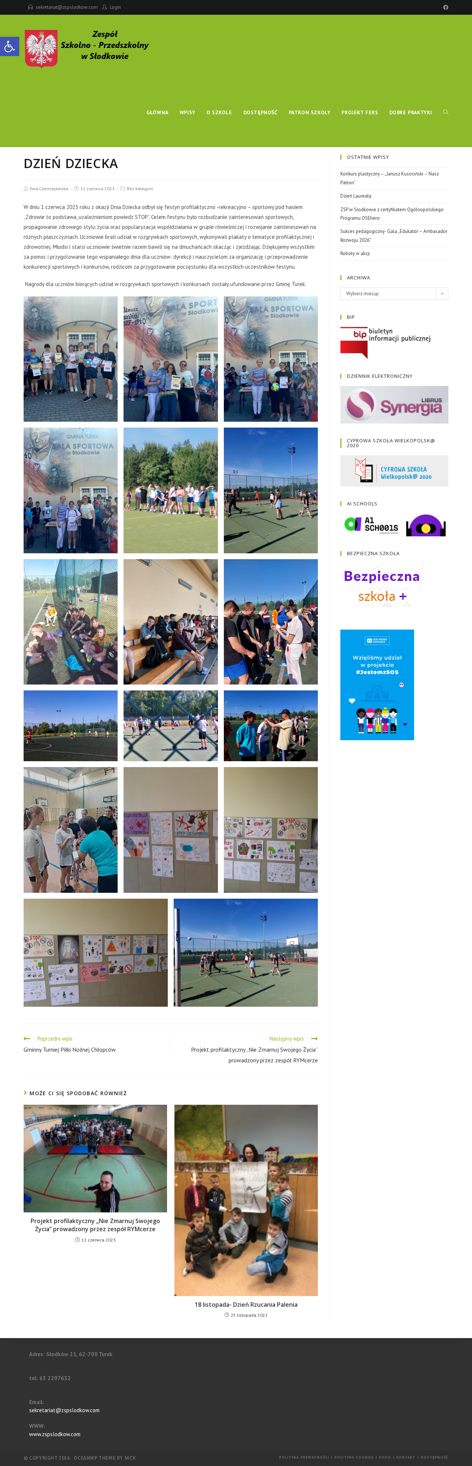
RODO (385, 1457)
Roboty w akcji (355, 253)
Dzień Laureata (355, 196)
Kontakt (406, 1457)
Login (115, 7)
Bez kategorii (140, 188)
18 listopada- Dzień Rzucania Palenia (246, 1304)
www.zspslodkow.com (54, 1434)
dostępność (434, 1457)
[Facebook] (444, 7)
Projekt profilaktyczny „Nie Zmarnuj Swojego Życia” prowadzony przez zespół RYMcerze (95, 1225)
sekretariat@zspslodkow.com (67, 7)
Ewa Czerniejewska (49, 188)
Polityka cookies (354, 1457)
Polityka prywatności (304, 1457)
